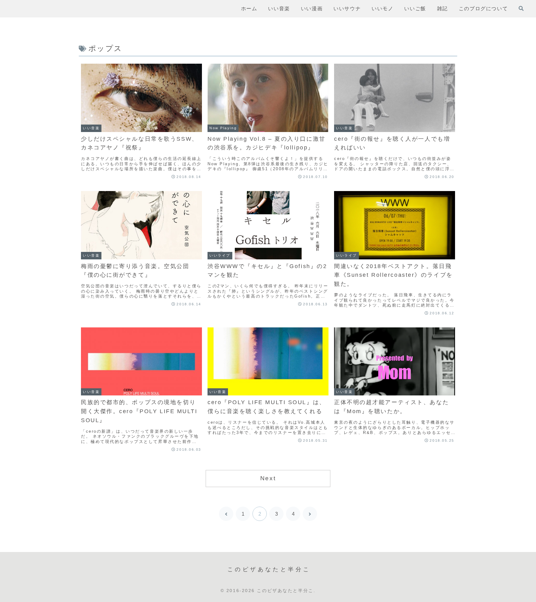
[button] (336, 515)
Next (268, 478)
